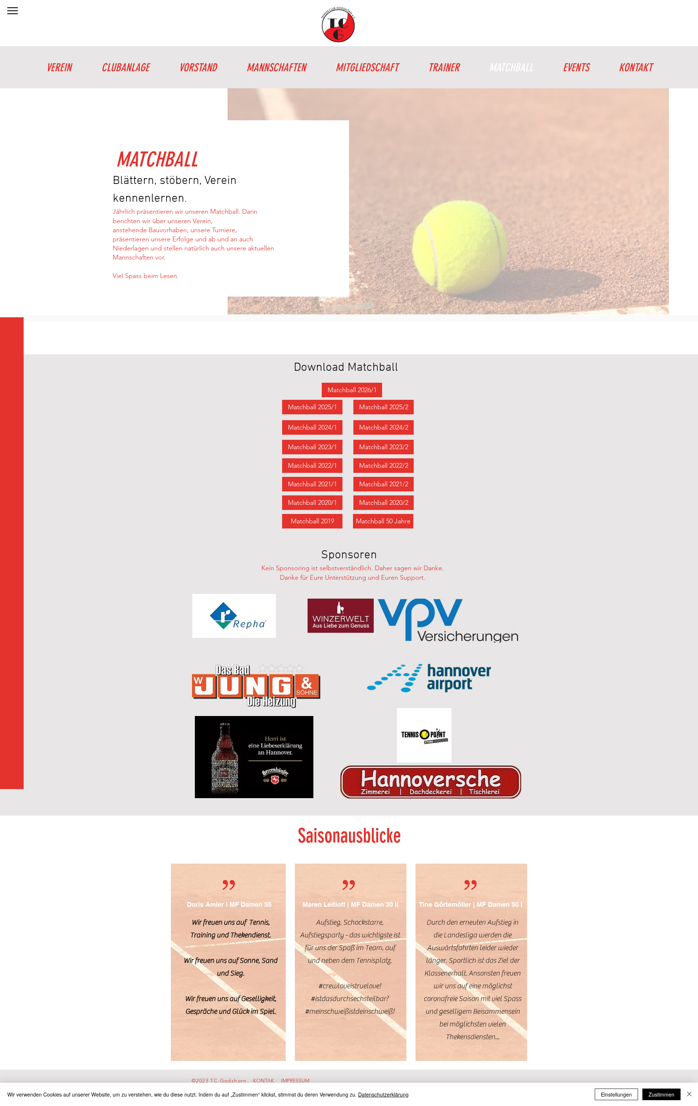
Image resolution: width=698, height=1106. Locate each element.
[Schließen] (689, 1094)
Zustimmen (661, 1094)
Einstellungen (616, 1094)
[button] (12, 10)
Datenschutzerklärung (383, 1094)
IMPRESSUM (295, 1080)
